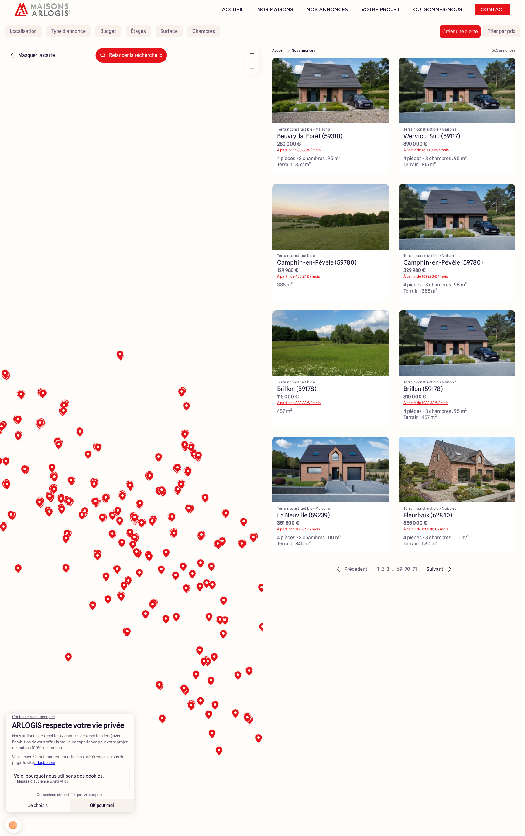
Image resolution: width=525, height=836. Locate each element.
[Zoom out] (252, 68)
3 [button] (387, 569)
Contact (493, 9)
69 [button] (399, 569)
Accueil (233, 9)
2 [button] (382, 569)
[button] (351, 569)
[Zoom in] (252, 53)
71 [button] (415, 569)
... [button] (393, 569)
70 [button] (407, 569)
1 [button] (378, 569)
